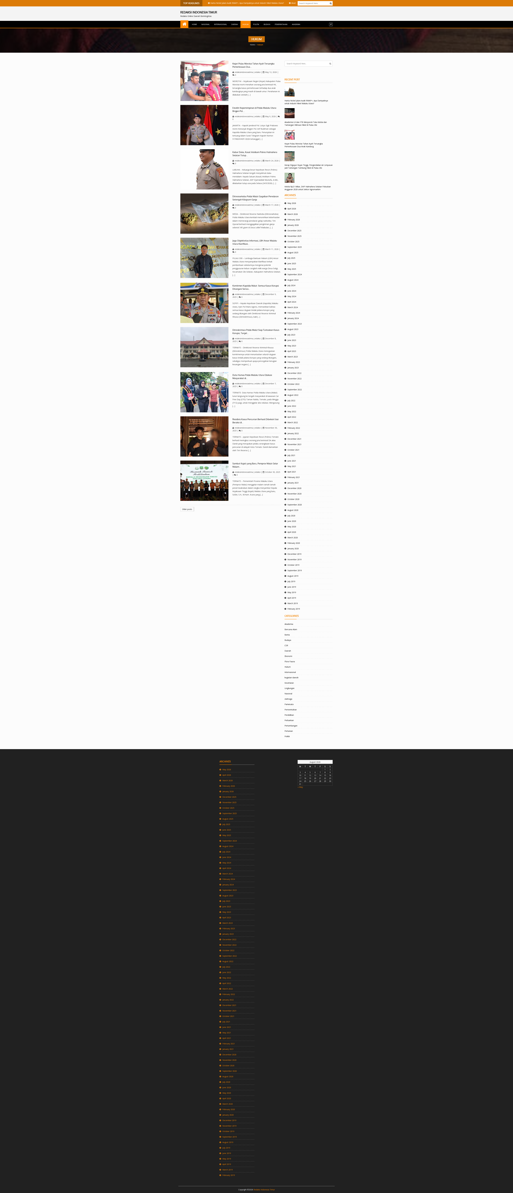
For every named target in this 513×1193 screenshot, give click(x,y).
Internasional (220, 24)
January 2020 (293, 548)
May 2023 (291, 345)
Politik (256, 24)
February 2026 (293, 219)
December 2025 (294, 230)
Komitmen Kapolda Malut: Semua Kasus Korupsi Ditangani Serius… (255, 287)
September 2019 (294, 570)
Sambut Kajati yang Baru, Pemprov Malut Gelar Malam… (255, 465)
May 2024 (291, 296)
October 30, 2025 (272, 472)
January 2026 (293, 225)
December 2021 (294, 439)
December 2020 (294, 488)
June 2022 (291, 406)
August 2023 (292, 329)
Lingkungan (289, 688)
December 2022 (294, 373)
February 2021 (293, 477)
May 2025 (291, 269)
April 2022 (291, 417)
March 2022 (292, 422)
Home (194, 24)
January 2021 (293, 482)
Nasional (205, 24)
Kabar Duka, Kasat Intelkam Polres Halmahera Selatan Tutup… (254, 154)
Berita (287, 634)
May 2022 (291, 411)
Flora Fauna (290, 661)
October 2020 (293, 499)
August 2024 (292, 280)
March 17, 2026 (272, 205)
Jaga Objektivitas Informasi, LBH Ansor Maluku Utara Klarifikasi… (254, 242)
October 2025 (293, 241)
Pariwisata (289, 704)
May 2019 (291, 592)
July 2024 (291, 285)
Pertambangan (291, 725)
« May (300, 787)
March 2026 (292, 214)
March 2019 (292, 603)
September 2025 (294, 247)
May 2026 (291, 203)
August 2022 (292, 395)
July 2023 (291, 334)
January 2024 (293, 318)
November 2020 (294, 493)
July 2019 (291, 581)
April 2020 (291, 532)
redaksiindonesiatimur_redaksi (248, 72)
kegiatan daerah (291, 677)
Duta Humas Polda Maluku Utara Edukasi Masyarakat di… (252, 377)
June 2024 (291, 291)
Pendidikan (289, 715)
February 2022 (293, 428)
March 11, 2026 (272, 249)
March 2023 (292, 356)
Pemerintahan (281, 24)
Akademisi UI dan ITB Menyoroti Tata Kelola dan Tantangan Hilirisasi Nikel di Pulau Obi (251, 3)
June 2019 (291, 587)
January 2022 (293, 433)
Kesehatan (289, 683)
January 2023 (293, 367)
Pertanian (289, 731)
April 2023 (291, 351)
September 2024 (294, 274)
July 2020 (291, 515)
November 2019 (294, 559)
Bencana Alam (291, 629)
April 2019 (291, 598)
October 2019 (293, 565)
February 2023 (293, 362)
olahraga (288, 699)
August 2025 (292, 252)
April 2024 (291, 302)
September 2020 (294, 504)
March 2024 (292, 307)
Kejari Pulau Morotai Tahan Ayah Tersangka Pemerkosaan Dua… (253, 65)
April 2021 (291, 471)
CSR (286, 645)
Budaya (267, 24)
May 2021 (291, 466)
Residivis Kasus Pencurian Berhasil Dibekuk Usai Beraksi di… (255, 421)
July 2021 (291, 455)
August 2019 (292, 576)
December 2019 (294, 554)
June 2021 (291, 461)
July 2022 (291, 400)
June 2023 (291, 340)
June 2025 (291, 263)
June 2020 (291, 521)
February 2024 (293, 313)
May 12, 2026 (271, 72)
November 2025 (294, 236)
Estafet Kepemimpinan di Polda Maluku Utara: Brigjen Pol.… (254, 109)
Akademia (296, 24)
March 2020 (292, 537)
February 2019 (293, 609)
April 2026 (291, 208)
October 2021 (293, 450)
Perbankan (289, 720)
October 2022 (293, 384)
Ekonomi (288, 656)
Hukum (245, 24)
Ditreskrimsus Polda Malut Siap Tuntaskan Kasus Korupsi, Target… (255, 332)
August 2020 (292, 510)
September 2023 (294, 323)
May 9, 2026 (270, 116)
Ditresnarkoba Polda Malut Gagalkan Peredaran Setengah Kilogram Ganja (255, 198)
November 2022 (294, 378)
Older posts (187, 509)
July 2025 (291, 258)
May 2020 (291, 526)
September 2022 (294, 389)
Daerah (234, 24)
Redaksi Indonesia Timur (264, 1189)
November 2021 (294, 444)
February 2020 (293, 543)
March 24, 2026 (272, 160)
